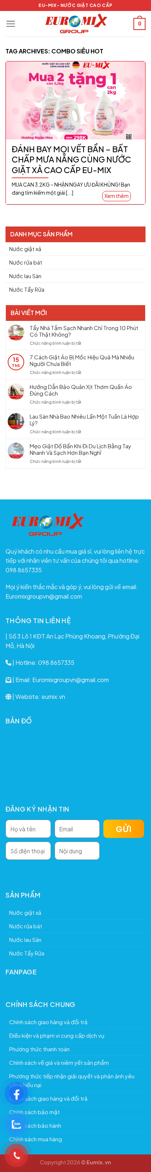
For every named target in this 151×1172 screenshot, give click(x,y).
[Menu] (10, 24)
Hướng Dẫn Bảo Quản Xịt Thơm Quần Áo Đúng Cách (81, 390)
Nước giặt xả (25, 248)
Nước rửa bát (25, 262)
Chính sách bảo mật (34, 1111)
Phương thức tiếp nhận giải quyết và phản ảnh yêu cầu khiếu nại (72, 1080)
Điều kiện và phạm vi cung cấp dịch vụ (56, 1035)
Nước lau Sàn (25, 275)
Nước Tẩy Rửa (26, 289)
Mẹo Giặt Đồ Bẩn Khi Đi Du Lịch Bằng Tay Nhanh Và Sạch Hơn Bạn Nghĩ (80, 449)
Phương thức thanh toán (39, 1048)
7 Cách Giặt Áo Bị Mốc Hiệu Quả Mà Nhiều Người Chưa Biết (82, 360)
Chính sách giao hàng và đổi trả (48, 1021)
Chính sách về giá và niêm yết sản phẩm (59, 1062)
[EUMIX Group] (75, 24)
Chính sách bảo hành (35, 1125)
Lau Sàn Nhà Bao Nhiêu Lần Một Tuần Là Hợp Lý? (84, 419)
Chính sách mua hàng (35, 1138)
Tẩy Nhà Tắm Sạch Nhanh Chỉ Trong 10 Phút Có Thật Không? (84, 331)
